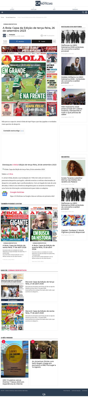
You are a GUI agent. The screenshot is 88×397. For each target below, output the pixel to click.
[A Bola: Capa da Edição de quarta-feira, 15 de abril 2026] (44, 224)
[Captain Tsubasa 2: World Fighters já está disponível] (73, 221)
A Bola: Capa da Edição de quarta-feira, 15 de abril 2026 (43, 247)
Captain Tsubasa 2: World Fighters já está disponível (73, 231)
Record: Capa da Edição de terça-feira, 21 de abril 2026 (40, 283)
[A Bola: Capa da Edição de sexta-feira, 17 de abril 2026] (14, 224)
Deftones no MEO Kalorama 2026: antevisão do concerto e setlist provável (72, 48)
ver (22, 131)
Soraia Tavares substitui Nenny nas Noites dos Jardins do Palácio (71, 180)
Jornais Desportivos (10, 243)
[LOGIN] (86, 12)
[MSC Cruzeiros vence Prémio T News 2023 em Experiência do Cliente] (14, 359)
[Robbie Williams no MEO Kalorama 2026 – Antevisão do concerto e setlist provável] (73, 66)
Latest (12, 9)
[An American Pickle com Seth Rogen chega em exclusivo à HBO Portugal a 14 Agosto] (44, 350)
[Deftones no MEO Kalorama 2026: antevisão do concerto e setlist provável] (73, 36)
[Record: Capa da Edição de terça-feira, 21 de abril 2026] (12, 287)
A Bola (15, 165)
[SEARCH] (83, 12)
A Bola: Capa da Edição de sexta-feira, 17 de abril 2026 (14, 246)
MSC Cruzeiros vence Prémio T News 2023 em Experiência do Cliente (13, 382)
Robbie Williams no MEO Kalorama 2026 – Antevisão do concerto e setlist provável (73, 80)
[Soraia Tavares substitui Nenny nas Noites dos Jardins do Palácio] (73, 168)
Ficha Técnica (66, 390)
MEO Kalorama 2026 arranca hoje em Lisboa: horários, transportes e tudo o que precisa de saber (71, 110)
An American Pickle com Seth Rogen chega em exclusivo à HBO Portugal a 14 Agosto (44, 364)
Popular (33, 9)
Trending (75, 9)
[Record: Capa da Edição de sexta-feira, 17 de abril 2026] (12, 316)
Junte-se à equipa (76, 390)
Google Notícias (17, 192)
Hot (54, 9)
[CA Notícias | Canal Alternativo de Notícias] (44, 394)
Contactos (84, 390)
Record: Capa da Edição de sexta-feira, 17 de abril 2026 (40, 312)
